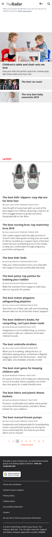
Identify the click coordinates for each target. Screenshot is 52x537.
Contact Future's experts (13, 490)
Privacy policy (8, 495)
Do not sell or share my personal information (22, 518)
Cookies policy (9, 501)
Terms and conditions (12, 484)
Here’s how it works (25, 11)
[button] (3, 4)
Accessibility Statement (13, 507)
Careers (6, 512)
